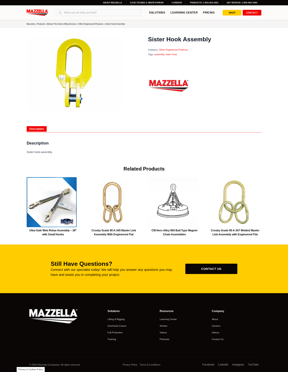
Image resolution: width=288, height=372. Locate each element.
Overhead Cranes (117, 325)
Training (112, 339)
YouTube (253, 364)
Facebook (208, 364)
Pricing (209, 12)
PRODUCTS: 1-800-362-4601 (204, 3)
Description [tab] (36, 129)
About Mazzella (112, 3)
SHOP (232, 12)
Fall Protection (115, 332)
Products (41, 24)
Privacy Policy (130, 364)
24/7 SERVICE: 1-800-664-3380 (242, 3)
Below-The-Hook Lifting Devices (61, 24)
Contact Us (211, 268)
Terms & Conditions (150, 364)
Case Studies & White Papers (147, 3)
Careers (177, 3)
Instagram (238, 364)
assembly (159, 54)
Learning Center (184, 12)
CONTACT (252, 12)
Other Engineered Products (90, 24)
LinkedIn (223, 364)
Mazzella (31, 24)
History (215, 332)
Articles (163, 325)
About (215, 319)
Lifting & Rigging (116, 319)
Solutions (157, 12)
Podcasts (164, 339)
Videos (163, 332)
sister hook (171, 54)
